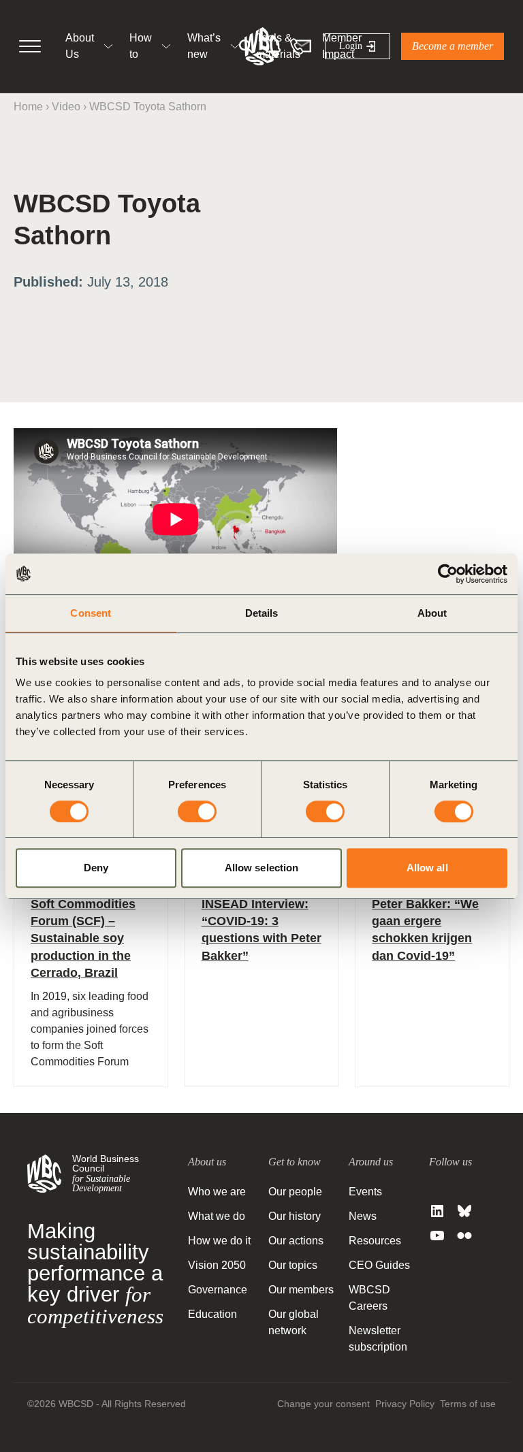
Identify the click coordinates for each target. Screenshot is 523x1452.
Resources (375, 1240)
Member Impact (342, 46)
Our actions (295, 1240)
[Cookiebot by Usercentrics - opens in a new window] (447, 574)
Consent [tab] (90, 613)
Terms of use (468, 1403)
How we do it (219, 1240)
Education (212, 1314)
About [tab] (432, 613)
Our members (301, 1289)
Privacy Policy (404, 1403)
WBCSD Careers (369, 1298)
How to (140, 46)
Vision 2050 (217, 1265)
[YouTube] (437, 1235)
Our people (295, 1191)
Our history (294, 1216)
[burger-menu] (30, 46)
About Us (79, 46)
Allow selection (262, 867)
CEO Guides (379, 1265)
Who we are (217, 1191)
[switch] (197, 811)
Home (28, 106)
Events (365, 1191)
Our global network (293, 1322)
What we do (216, 1216)
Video (66, 106)
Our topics (292, 1265)
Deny (96, 867)
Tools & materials (278, 46)
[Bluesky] (464, 1211)
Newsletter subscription (378, 1339)
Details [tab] (262, 613)
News (363, 1216)
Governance (217, 1289)
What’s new (204, 46)
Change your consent (323, 1403)
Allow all (427, 867)
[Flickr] (464, 1235)
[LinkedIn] (437, 1211)
